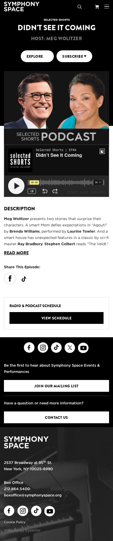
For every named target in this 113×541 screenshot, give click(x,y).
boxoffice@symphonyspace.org (32, 495)
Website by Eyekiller (22, 530)
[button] (106, 6)
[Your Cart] (97, 6)
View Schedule (57, 318)
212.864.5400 (17, 489)
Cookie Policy (14, 522)
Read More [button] (16, 253)
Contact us (56, 417)
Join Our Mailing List (56, 386)
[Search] (80, 6)
